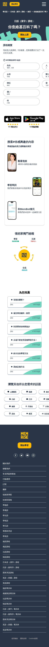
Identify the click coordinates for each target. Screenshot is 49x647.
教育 (29, 12)
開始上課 (24, 34)
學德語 (5, 505)
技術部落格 (7, 500)
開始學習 (14, 4)
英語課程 (6, 583)
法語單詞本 (7, 598)
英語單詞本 (7, 630)
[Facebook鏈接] (15, 455)
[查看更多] (44, 4)
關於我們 (6, 463)
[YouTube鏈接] (27, 455)
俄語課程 (6, 546)
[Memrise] (5, 4)
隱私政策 (23, 638)
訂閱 (4, 484)
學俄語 (5, 510)
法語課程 (6, 552)
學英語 (5, 536)
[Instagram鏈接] (33, 455)
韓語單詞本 (7, 604)
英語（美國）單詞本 (11, 624)
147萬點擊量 (34, 127)
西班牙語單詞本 (9, 619)
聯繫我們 (6, 468)
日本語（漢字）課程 (17, 12)
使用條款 (15, 638)
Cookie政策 (33, 638)
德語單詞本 (7, 588)
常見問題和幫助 (9, 474)
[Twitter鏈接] (21, 455)
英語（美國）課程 (10, 578)
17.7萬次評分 (13, 127)
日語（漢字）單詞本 (11, 609)
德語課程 (6, 541)
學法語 (5, 515)
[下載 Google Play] (34, 119)
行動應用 (6, 479)
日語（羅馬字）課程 (11, 567)
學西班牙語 (7, 531)
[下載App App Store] (13, 119)
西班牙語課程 (8, 572)
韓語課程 (6, 557)
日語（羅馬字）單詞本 (12, 614)
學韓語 (5, 520)
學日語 (5, 12)
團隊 (4, 489)
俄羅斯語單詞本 (9, 593)
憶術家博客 (7, 494)
